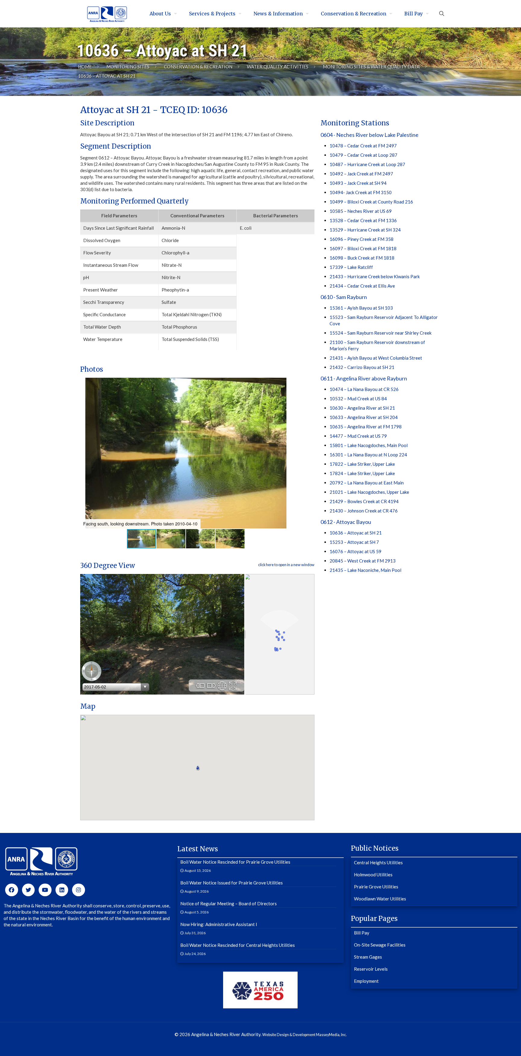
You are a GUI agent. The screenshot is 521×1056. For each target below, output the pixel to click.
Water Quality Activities (277, 66)
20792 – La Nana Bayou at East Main (367, 482)
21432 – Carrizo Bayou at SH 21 (362, 367)
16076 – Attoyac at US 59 (355, 551)
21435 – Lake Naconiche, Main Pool (365, 570)
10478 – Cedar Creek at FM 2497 (363, 145)
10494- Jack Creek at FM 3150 (361, 192)
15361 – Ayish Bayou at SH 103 (361, 307)
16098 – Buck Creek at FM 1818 (362, 257)
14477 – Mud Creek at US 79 (358, 436)
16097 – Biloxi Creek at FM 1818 (363, 248)
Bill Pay (361, 932)
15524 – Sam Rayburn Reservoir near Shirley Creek (380, 333)
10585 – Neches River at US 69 (361, 211)
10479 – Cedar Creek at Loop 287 (363, 155)
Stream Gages (368, 957)
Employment (366, 981)
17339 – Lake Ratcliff (351, 267)
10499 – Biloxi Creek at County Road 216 (371, 201)
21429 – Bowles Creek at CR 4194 (364, 501)
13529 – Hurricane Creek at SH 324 (365, 229)
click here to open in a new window (286, 565)
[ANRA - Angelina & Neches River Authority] (107, 13)
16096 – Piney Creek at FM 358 (361, 239)
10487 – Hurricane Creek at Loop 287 (367, 164)
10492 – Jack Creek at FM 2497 (361, 173)
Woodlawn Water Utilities (380, 898)
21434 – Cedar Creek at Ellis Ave (362, 285)
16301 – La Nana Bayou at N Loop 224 (368, 454)
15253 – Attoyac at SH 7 (354, 542)
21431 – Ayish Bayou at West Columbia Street (376, 358)
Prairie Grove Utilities (376, 886)
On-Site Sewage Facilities (380, 944)
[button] (85, 453)
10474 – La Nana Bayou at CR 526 (364, 389)
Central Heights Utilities (378, 862)
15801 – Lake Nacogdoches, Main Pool (369, 445)
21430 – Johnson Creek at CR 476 (364, 510)
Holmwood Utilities (373, 874)
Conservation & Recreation (198, 66)
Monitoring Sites (128, 66)
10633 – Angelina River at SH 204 (364, 417)
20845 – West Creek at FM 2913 (363, 560)
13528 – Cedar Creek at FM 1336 (363, 220)
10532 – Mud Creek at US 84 (358, 398)
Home (85, 66)
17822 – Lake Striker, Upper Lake (362, 464)
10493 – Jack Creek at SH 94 (358, 183)
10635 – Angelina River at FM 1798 (366, 426)
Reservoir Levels (371, 969)
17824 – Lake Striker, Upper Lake (362, 473)
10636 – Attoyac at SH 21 (356, 532)
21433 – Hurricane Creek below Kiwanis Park (375, 276)
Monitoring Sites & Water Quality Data (371, 66)
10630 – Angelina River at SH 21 (362, 408)
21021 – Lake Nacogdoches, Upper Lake (369, 492)
